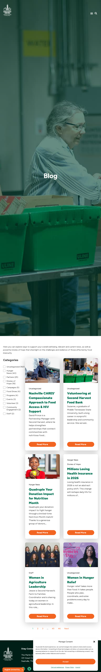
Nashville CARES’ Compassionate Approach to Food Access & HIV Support (42, 402)
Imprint (77, 667)
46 (59, 628)
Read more (42, 444)
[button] (94, 641)
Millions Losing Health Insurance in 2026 (80, 473)
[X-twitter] (29, 669)
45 (53, 628)
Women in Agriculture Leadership (37, 582)
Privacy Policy (69, 667)
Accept (66, 662)
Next (66, 628)
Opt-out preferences (57, 667)
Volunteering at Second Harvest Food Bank (79, 397)
